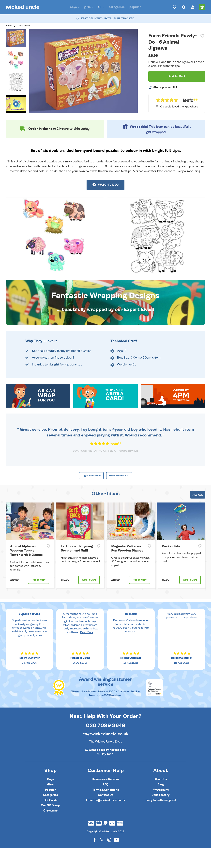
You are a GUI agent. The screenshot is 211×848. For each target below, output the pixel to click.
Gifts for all (24, 25)
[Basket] (202, 7)
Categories (117, 7)
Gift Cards (50, 800)
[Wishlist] (174, 7)
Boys (73, 7)
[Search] (183, 7)
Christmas (50, 810)
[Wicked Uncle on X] (102, 839)
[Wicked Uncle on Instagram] (109, 839)
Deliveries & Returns (105, 779)
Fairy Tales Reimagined (161, 800)
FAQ (105, 784)
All (100, 7)
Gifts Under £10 (119, 475)
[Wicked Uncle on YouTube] (116, 839)
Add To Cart (176, 76)
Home (9, 25)
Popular (135, 7)
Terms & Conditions (105, 789)
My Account (161, 789)
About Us (160, 779)
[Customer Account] (193, 7)
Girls (87, 7)
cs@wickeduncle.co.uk (106, 734)
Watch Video (108, 184)
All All (198, 494)
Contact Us (105, 794)
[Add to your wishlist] (202, 36)
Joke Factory (160, 794)
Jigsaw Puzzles (91, 475)
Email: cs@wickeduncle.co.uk (105, 800)
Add (38, 580)
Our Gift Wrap (50, 805)
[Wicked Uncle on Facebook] (94, 839)
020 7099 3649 (105, 725)
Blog (161, 784)
